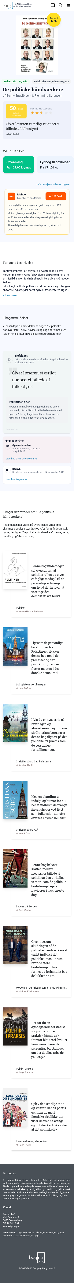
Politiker (20, 607)
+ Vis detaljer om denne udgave (52, 184)
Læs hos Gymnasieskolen (20, 458)
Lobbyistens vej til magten (31, 684)
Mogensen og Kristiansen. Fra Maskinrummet (41, 987)
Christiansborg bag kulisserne (33, 761)
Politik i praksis (24, 1068)
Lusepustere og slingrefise (31, 1141)
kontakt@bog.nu (11, 1226)
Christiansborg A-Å (27, 829)
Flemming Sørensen (48, 95)
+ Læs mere (10, 295)
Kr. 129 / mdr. (56, 196)
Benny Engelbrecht (18, 95)
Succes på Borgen (26, 906)
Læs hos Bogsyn (15, 479)
